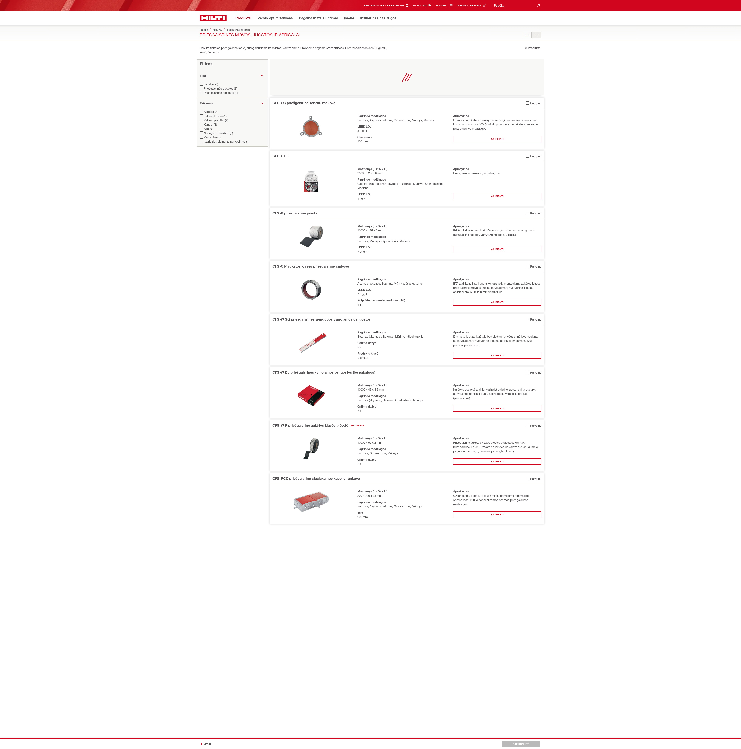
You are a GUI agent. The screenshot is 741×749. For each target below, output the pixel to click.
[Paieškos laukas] (538, 5)
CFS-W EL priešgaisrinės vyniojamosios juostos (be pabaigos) (323, 372)
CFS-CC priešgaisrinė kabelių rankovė (303, 103)
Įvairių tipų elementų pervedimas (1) (226, 141)
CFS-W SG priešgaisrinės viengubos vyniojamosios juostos (321, 319)
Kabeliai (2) (211, 111)
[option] (527, 35)
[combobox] (516, 5)
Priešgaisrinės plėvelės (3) (220, 88)
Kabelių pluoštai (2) (216, 120)
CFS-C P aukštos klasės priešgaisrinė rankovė (310, 266)
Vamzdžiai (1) (212, 137)
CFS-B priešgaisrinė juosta (294, 213)
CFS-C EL (280, 156)
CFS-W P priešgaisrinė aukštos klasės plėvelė (310, 425)
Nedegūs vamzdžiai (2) (218, 133)
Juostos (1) (211, 84)
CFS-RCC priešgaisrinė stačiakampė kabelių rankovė (316, 478)
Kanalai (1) (210, 124)
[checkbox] (533, 103)
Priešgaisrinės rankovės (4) (221, 92)
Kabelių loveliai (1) (215, 116)
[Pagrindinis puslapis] (213, 18)
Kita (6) (208, 128)
